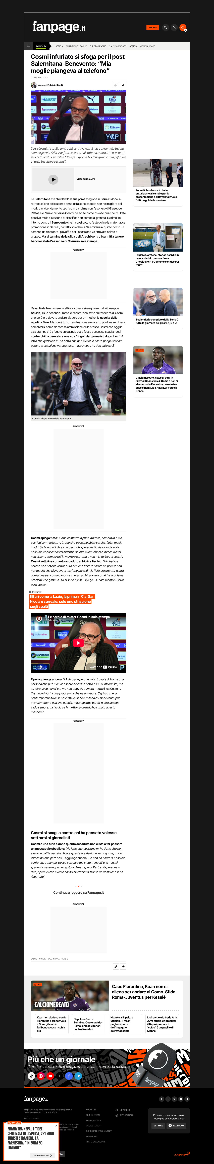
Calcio (41, 45)
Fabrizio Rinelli (55, 85)
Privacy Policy (93, 1120)
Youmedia (91, 1109)
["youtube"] (50, 1076)
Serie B (133, 46)
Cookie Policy (93, 1125)
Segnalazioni (93, 1115)
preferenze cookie (95, 1141)
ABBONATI (152, 28)
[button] (123, 85)
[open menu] (28, 46)
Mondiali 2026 (147, 46)
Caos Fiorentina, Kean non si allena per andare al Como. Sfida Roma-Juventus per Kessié (143, 992)
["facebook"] (69, 1076)
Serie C (65, 959)
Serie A (59, 46)
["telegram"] (78, 1076)
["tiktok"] (31, 1076)
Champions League (76, 46)
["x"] (59, 1076)
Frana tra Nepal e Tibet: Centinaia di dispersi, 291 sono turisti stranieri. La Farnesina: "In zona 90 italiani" (31, 1138)
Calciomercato (117, 46)
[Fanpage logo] (54, 27)
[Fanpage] (36, 1099)
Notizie (42, 959)
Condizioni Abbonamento (99, 1131)
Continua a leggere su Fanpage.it (78, 893)
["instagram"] (41, 1076)
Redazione (91, 1136)
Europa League (98, 46)
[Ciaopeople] (182, 1155)
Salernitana (54, 959)
